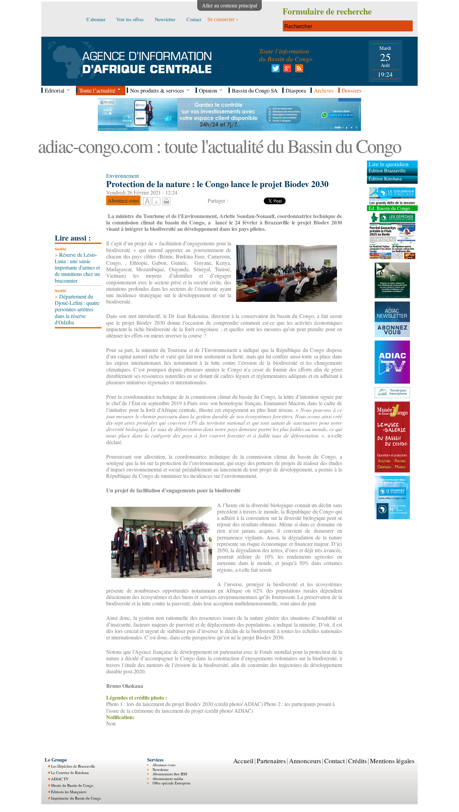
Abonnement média (168, 778)
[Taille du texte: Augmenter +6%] (147, 201)
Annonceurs (305, 760)
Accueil (243, 760)
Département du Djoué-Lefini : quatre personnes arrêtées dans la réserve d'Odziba (77, 309)
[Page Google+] (286, 70)
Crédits (357, 760)
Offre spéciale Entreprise (172, 782)
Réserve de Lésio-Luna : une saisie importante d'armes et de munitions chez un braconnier (77, 267)
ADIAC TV (60, 778)
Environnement (122, 175)
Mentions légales (392, 760)
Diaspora (296, 90)
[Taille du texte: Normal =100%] (156, 201)
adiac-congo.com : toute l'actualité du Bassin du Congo (219, 145)
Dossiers (352, 90)
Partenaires (271, 760)
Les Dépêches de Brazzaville (73, 766)
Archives (324, 90)
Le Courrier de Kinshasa (70, 772)
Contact (334, 760)
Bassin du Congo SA (255, 90)
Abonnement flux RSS (170, 773)
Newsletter (161, 769)
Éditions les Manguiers (68, 791)
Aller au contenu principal (229, 5)
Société (60, 249)
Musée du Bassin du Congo (72, 785)
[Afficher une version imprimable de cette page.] (166, 200)
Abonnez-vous (164, 764)
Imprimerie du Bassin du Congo (76, 798)
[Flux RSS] (298, 70)
